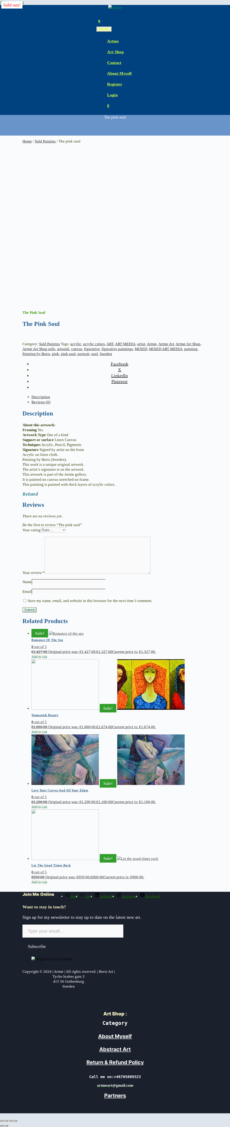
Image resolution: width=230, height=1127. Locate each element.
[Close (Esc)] (15, 1120)
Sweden (106, 354)
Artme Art (166, 344)
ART (109, 344)
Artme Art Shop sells (38, 349)
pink (55, 354)
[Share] (11, 1120)
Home (27, 141)
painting (190, 349)
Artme (113, 41)
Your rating (31, 530)
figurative (92, 349)
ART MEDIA (125, 344)
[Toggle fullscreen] (6, 1120)
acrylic (75, 344)
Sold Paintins (45, 141)
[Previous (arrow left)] (2, 1125)
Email (27, 591)
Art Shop (115, 52)
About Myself (119, 73)
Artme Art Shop (188, 344)
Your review (33, 573)
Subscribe (37, 946)
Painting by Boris (36, 354)
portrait (83, 354)
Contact (114, 62)
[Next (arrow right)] (6, 1125)
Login (112, 95)
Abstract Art (115, 1049)
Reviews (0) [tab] (41, 402)
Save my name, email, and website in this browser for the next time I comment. (90, 601)
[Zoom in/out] (2, 1120)
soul (94, 354)
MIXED (141, 349)
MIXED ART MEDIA (165, 349)
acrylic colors (94, 344)
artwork (63, 349)
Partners (115, 1095)
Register (114, 84)
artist (141, 344)
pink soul (68, 354)
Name (27, 582)
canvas (76, 349)
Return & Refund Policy (115, 1062)
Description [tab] (40, 397)
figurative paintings (117, 349)
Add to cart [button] (39, 657)
